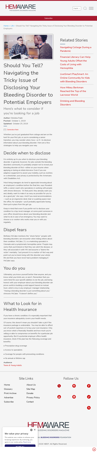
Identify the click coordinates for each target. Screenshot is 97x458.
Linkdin (74, 399)
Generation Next (12, 130)
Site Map (30, 389)
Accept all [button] (20, 447)
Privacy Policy (33, 397)
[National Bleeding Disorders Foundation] (48, 426)
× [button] (34, 430)
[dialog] (20, 441)
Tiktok (89, 399)
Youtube (59, 399)
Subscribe (48, 18)
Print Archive (10, 393)
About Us (31, 384)
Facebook (89, 388)
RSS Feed (89, 410)
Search (85, 8)
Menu (91, 8)
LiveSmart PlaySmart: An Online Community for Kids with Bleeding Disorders (75, 77)
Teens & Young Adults (13, 365)
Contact (30, 401)
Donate (29, 393)
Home (6, 26)
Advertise (8, 397)
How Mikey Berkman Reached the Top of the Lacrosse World (73, 91)
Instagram (74, 388)
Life (12, 26)
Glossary (8, 389)
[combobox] (31, 430)
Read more (27, 442)
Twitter (59, 388)
